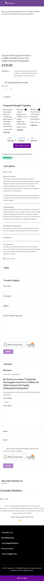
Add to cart (22, 578)
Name (5, 431)
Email (5, 440)
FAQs (6, 267)
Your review (7, 406)
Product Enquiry (12, 280)
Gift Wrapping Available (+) (16, 82)
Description (9, 166)
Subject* (6, 306)
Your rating (7, 398)
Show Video (38, 47)
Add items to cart (22, 145)
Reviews (8, 364)
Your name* (7, 286)
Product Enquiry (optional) (12, 315)
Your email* (7, 296)
